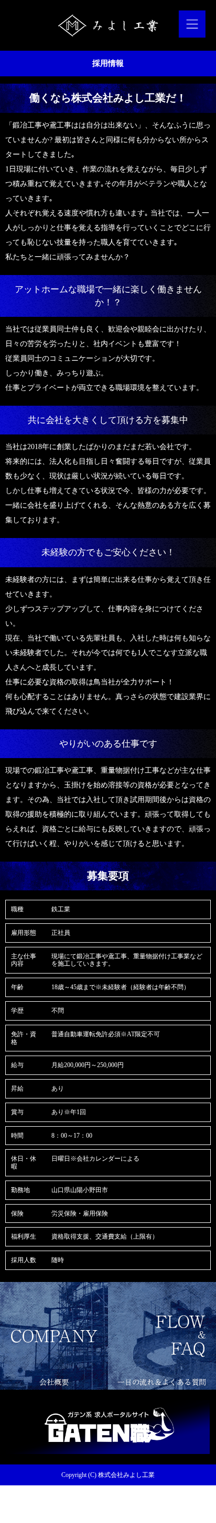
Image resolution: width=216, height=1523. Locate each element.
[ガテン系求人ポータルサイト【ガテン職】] (107, 1449)
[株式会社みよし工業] (108, 25)
